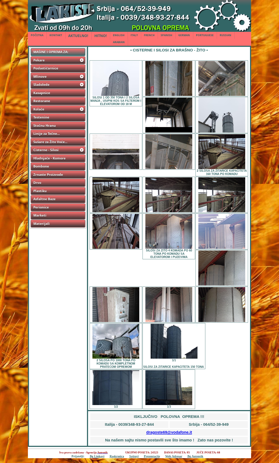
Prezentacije (152, 456)
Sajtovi (134, 456)
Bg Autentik (195, 456)
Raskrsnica (117, 456)
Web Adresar (173, 456)
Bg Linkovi (97, 456)
